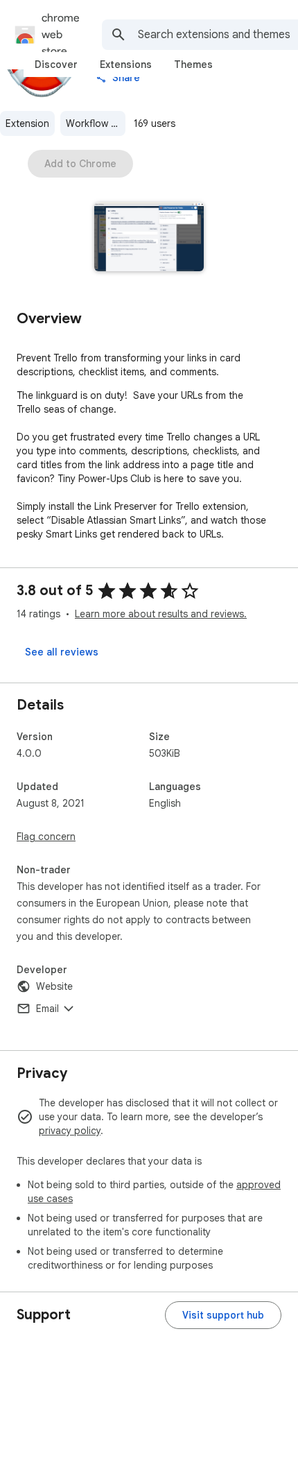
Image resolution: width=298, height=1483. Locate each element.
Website (54, 986)
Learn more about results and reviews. (161, 614)
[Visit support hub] (223, 1315)
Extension (27, 123)
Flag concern (46, 836)
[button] (149, 238)
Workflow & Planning (95, 123)
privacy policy (69, 1130)
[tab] (56, 64)
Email (47, 1008)
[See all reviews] (62, 652)
